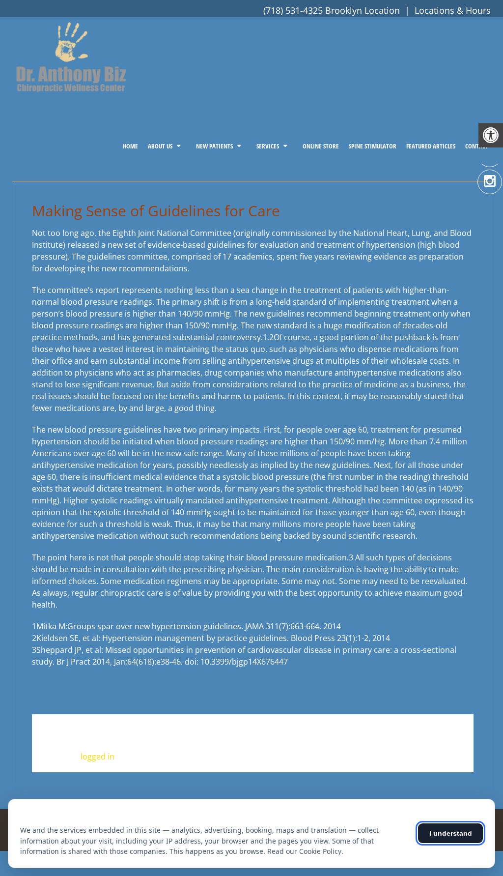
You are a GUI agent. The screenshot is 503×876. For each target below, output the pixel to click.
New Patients (214, 146)
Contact (476, 146)
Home (130, 146)
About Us (160, 146)
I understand (450, 833)
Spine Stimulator (372, 146)
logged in (97, 756)
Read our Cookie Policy (304, 851)
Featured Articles (430, 146)
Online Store (321, 146)
